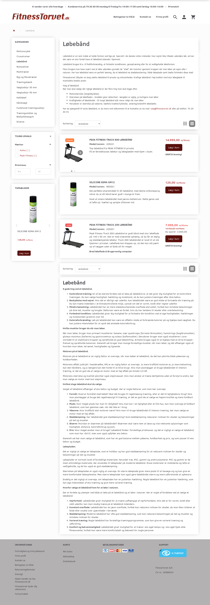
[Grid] (185, 123)
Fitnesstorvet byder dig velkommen (26, 588)
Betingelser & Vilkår (124, 16)
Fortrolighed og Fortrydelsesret (30, 551)
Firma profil (162, 16)
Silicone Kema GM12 (29, 231)
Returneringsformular (25, 569)
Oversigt (19, 574)
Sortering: (68, 123)
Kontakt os (145, 16)
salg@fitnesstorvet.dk (161, 108)
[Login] (184, 17)
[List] (192, 123)
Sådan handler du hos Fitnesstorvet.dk (25, 580)
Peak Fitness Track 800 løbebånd (110, 139)
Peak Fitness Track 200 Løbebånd (110, 224)
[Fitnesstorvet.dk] (41, 17)
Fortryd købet (21, 593)
